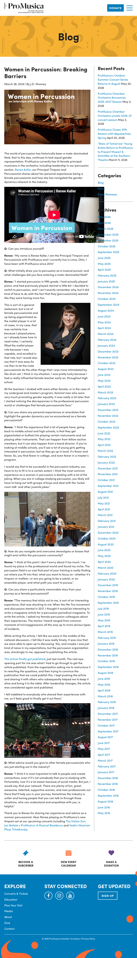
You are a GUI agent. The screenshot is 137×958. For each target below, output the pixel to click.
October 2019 (106, 597)
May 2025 (104, 263)
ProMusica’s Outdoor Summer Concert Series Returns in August (113, 79)
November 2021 (108, 474)
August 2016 (105, 801)
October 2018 (106, 661)
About (8, 917)
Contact (9, 928)
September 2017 (108, 731)
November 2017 (108, 719)
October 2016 (106, 789)
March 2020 (105, 567)
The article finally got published (24, 659)
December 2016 (108, 778)
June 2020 (104, 550)
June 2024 (104, 316)
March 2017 (105, 760)
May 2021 (104, 503)
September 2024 (108, 304)
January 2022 (106, 462)
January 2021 (106, 526)
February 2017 (107, 766)
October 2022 (106, 421)
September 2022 (108, 427)
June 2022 (104, 433)
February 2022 (107, 456)
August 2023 (106, 369)
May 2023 (104, 380)
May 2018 (104, 684)
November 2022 (108, 415)
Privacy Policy (88, 938)
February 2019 (107, 637)
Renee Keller (23, 169)
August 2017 (105, 737)
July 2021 (103, 497)
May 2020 (104, 556)
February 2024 (107, 339)
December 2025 (108, 234)
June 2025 (104, 258)
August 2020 (106, 544)
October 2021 (106, 480)
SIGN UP (108, 896)
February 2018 (107, 702)
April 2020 (104, 562)
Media (8, 911)
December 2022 (108, 410)
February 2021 (107, 521)
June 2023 (104, 375)
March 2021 (105, 515)
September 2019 (108, 602)
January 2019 (106, 643)
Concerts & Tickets (16, 893)
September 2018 (108, 667)
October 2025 (106, 246)
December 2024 (108, 287)
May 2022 (104, 439)
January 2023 (106, 404)
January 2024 (106, 345)
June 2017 (104, 743)
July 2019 (103, 608)
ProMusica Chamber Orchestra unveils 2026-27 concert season (115, 116)
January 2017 (106, 772)
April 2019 (104, 626)
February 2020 (107, 573)
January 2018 (106, 708)
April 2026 (104, 223)
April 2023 (104, 386)
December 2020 (108, 532)
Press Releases (107, 194)
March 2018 (105, 696)
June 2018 (104, 678)
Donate (115, 8)
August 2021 (105, 491)
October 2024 (106, 299)
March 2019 (105, 632)
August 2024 (106, 310)
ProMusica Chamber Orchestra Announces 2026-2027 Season (112, 98)
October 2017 (106, 725)
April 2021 (104, 509)
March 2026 (105, 228)
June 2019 (104, 614)
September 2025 (108, 252)
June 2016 (104, 807)
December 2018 (108, 649)
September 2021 (108, 486)
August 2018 (105, 673)
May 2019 (104, 620)
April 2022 (104, 445)
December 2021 (108, 468)
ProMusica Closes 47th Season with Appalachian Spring (114, 134)
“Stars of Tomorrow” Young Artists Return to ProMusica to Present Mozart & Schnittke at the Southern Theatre (115, 152)
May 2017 (104, 749)
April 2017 (104, 754)
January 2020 (106, 579)
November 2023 (108, 357)
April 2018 (104, 690)
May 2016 (104, 813)
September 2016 (108, 795)
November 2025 (108, 240)
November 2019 (108, 591)
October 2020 (107, 538)
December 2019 (108, 585)
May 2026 (104, 217)
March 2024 (105, 334)
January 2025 (106, 281)
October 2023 (106, 363)
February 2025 (107, 275)
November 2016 (108, 784)
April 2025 (104, 269)
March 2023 (105, 392)
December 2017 (108, 713)
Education (10, 899)
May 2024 (104, 322)
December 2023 (108, 351)
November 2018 (108, 655)
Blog (101, 182)
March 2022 (105, 450)
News (101, 188)
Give (7, 923)
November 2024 (108, 293)
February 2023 (107, 398)
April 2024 (104, 328)
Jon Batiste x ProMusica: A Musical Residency (33, 825)
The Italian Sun (75, 821)
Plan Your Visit (13, 905)
